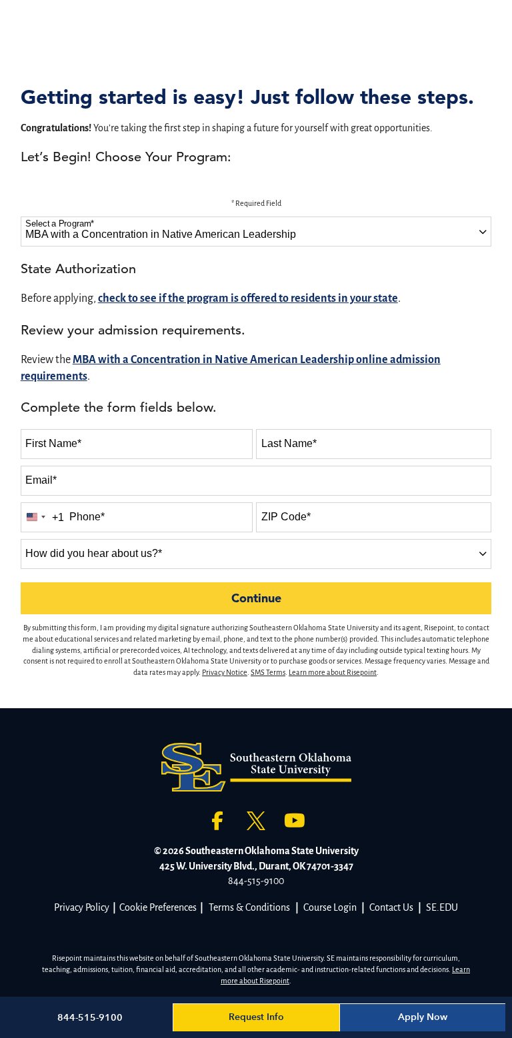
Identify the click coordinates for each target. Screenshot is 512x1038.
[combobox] (256, 232)
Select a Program (59, 224)
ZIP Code (286, 516)
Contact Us (391, 907)
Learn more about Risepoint (333, 672)
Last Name (289, 443)
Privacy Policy (81, 907)
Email (41, 480)
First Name (53, 443)
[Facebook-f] (217, 820)
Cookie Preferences (158, 907)
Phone (87, 516)
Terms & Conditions (249, 907)
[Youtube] (294, 820)
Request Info (256, 1017)
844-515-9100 (256, 880)
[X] (256, 820)
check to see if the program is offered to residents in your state (248, 298)
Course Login (330, 907)
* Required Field (256, 203)
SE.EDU (442, 907)
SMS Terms (268, 672)
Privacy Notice (224, 672)
